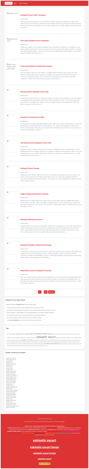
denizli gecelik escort (11, 377)
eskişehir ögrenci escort (28, 343)
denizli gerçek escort (11, 403)
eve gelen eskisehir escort (73, 343)
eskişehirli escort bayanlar (15, 342)
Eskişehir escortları (27, 340)
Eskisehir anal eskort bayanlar (59, 334)
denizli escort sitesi (10, 382)
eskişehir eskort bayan (45, 340)
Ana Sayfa (8, 3)
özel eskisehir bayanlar (19, 345)
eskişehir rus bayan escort (40, 342)
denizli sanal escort (11, 372)
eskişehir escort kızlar (16, 340)
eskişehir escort (46, 336)
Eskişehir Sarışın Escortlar (69, 342)
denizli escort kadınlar (11, 375)
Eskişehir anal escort (11, 337)
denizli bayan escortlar (11, 387)
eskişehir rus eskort (59, 342)
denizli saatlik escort (11, 378)
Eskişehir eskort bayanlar (56, 340)
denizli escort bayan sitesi (12, 406)
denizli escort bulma (11, 397)
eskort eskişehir (63, 343)
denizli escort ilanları (11, 371)
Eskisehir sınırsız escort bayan (73, 334)
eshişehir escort (47, 334)
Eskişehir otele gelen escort (28, 342)
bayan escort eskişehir (23, 334)
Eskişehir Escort (24, 19)
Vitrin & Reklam (23, 3)
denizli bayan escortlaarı (12, 390)
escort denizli (9, 361)
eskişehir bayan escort (30, 307)
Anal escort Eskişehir (11, 334)
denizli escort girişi (10, 393)
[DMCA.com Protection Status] (44, 464)
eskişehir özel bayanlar (38, 343)
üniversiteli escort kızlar (42, 345)
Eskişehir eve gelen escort (67, 340)
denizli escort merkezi (11, 391)
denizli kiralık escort (11, 379)
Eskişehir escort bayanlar (71, 337)
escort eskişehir (35, 334)
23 (45, 292)
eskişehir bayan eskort (31, 337)
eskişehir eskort (36, 340)
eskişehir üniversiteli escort (52, 343)
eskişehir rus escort (50, 342)
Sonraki (51, 292)
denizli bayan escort (11, 359)
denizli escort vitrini (11, 404)
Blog (15, 3)
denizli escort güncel (11, 394)
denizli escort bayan (11, 358)
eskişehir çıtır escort (17, 343)
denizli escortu (9, 369)
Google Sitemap (60, 426)
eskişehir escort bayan (61, 337)
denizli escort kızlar (11, 374)
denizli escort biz (10, 407)
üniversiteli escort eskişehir (31, 345)
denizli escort (9, 362)
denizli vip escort (10, 385)
